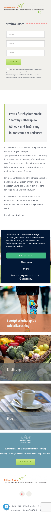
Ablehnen (26, 262)
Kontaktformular (12, 204)
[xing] (22, 494)
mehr (26, 268)
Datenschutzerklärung (25, 69)
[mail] (29, 494)
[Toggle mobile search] (39, 12)
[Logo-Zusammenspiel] (25, 436)
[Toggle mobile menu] (45, 12)
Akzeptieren (26, 255)
